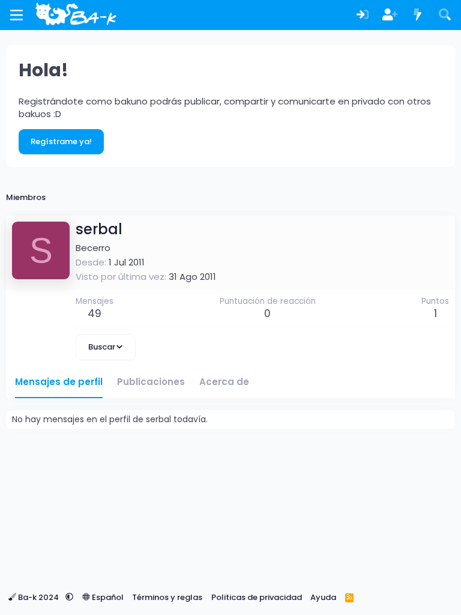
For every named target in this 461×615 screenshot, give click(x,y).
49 (94, 313)
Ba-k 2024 (38, 597)
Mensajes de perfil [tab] (59, 381)
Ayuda (323, 597)
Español (107, 597)
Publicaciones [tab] (151, 381)
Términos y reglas (167, 597)
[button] (69, 597)
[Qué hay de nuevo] (418, 15)
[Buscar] (445, 15)
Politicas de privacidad (256, 597)
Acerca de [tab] (224, 381)
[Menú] (16, 15)
